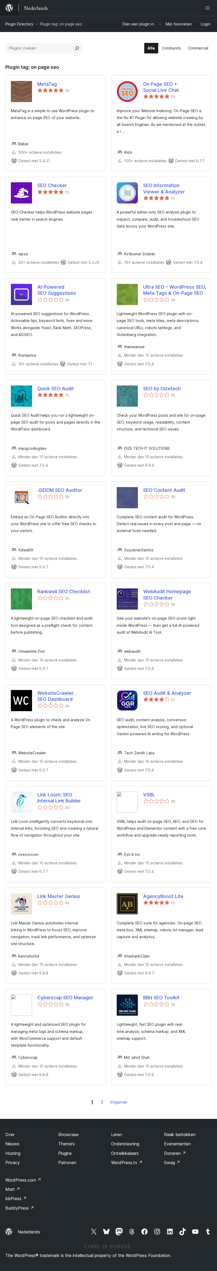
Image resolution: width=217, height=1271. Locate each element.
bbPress (16, 1198)
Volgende (118, 1102)
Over (10, 1134)
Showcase (68, 1134)
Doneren (175, 1153)
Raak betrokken (180, 1134)
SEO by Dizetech (162, 388)
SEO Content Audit (164, 490)
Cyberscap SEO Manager (65, 997)
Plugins (65, 1153)
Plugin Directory (19, 24)
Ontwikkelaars (125, 1153)
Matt (12, 1189)
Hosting (12, 1153)
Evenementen (177, 1143)
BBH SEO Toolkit (161, 997)
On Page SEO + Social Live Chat (161, 87)
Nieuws (12, 1143)
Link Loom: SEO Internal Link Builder (59, 798)
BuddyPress (19, 1208)
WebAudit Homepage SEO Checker (167, 594)
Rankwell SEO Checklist (63, 591)
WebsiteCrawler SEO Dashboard (55, 696)
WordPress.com (23, 1180)
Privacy (12, 1162)
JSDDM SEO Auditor (59, 490)
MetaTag (47, 84)
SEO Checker (52, 185)
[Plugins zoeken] (77, 48)
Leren (116, 1134)
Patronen (67, 1162)
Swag (172, 1162)
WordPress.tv (127, 1162)
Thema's (66, 1143)
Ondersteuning (125, 1143)
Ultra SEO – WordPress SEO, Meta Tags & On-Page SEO (174, 290)
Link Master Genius (58, 896)
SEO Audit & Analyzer (167, 693)
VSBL (149, 794)
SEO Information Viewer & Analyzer (164, 188)
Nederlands (29, 1231)
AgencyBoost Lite (163, 896)
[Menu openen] (208, 8)
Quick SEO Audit (55, 388)
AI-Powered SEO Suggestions (56, 290)
